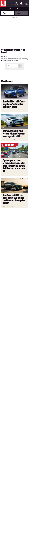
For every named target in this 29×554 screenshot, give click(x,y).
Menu (26, 4)
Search (16, 4)
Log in (21, 4)
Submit (20, 66)
